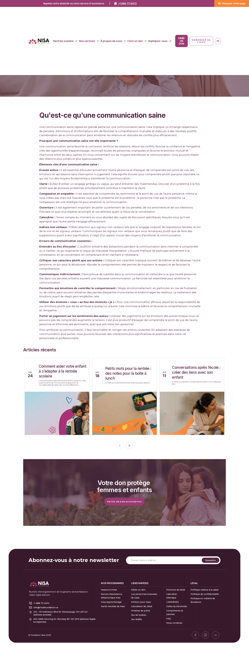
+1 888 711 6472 (127, 3)
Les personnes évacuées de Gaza (144, 596)
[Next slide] (129, 445)
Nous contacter (174, 623)
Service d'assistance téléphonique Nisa (111, 596)
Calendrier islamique (171, 596)
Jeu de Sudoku (138, 615)
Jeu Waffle (136, 619)
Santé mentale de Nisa (113, 606)
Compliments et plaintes (174, 612)
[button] (65, 41)
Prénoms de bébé (175, 589)
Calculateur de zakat (141, 606)
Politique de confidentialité (204, 594)
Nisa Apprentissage (111, 602)
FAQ (168, 618)
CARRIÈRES (172, 602)
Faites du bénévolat (176, 606)
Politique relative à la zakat (204, 589)
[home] (38, 41)
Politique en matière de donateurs (202, 600)
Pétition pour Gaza (141, 602)
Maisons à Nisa (109, 589)
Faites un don (138, 589)
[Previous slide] (119, 445)
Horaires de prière (140, 610)
